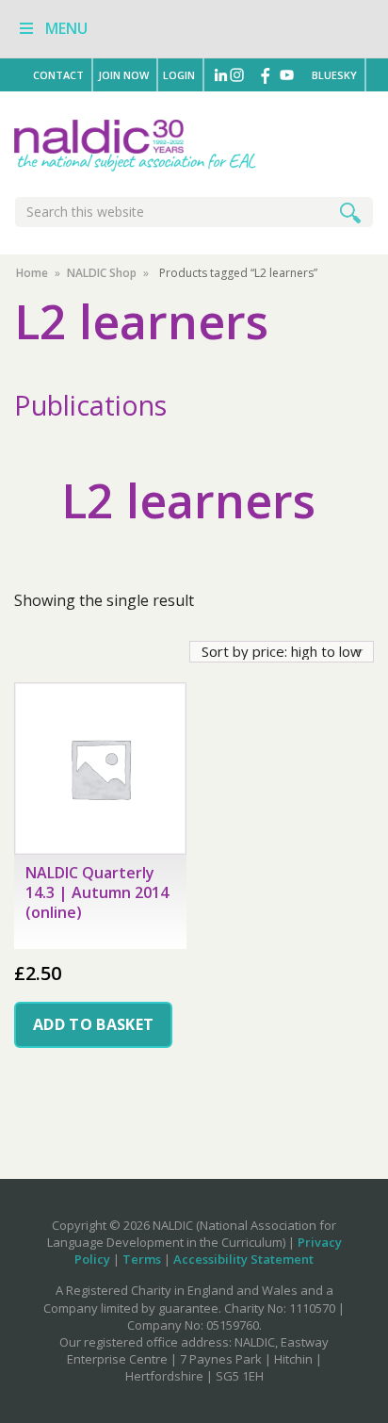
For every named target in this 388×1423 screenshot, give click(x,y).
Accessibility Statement (243, 1259)
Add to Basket (93, 1024)
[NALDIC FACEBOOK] (266, 74)
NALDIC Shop (102, 273)
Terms (141, 1259)
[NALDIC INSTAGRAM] (243, 74)
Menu (66, 28)
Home (32, 273)
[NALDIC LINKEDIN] (221, 74)
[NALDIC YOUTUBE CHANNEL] (293, 74)
